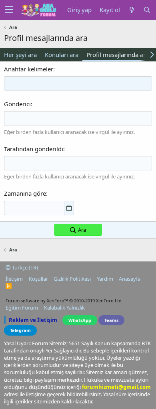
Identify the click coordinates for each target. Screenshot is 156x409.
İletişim (14, 278)
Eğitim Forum (22, 307)
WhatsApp (79, 320)
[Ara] (146, 9)
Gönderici (17, 104)
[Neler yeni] (131, 9)
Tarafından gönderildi (33, 149)
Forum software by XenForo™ (64, 301)
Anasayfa (129, 278)
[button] (9, 10)
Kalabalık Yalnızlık (64, 307)
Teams (111, 320)
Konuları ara (61, 55)
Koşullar (38, 278)
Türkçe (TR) (24, 267)
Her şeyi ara (20, 55)
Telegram (20, 330)
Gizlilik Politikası (72, 278)
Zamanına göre (25, 193)
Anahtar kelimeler (28, 69)
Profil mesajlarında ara (117, 55)
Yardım (105, 278)
